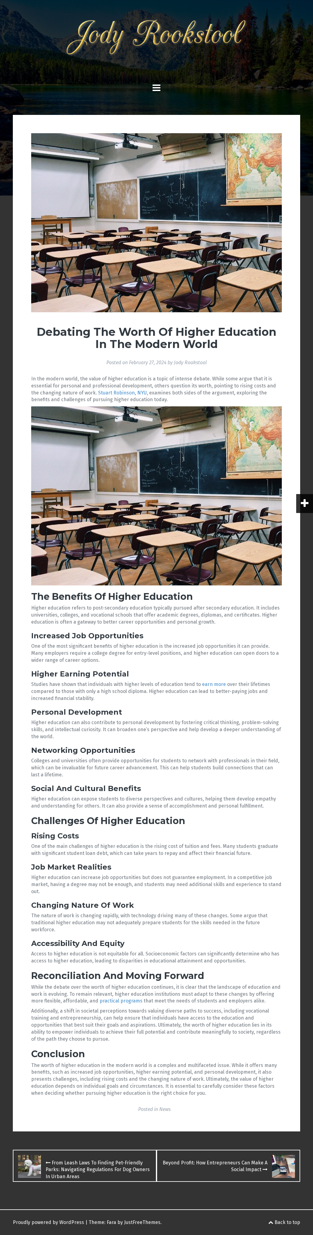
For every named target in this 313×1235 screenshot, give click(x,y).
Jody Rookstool (190, 362)
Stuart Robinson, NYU (122, 393)
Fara (111, 1222)
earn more (214, 684)
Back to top (286, 1222)
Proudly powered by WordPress (48, 1222)
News (165, 1109)
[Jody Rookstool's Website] (156, 39)
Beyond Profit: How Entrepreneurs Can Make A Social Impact (215, 1166)
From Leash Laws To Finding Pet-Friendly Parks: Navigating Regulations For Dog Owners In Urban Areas (98, 1170)
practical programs (121, 1001)
